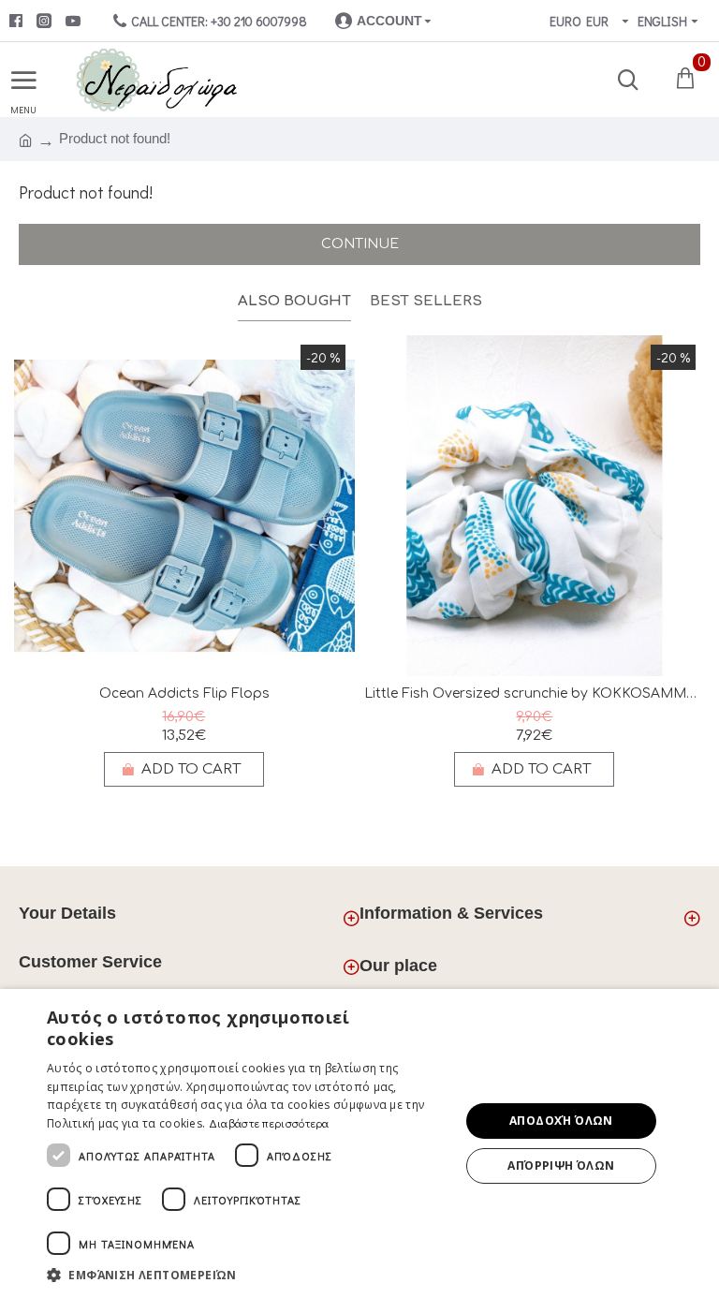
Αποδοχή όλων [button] (561, 1120)
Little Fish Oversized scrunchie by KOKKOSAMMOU (534, 693)
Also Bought (294, 301)
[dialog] (359, 1143)
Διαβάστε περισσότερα (269, 1122)
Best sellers (426, 301)
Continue (360, 244)
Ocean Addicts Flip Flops (184, 693)
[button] (247, 1274)
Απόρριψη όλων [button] (560, 1165)
